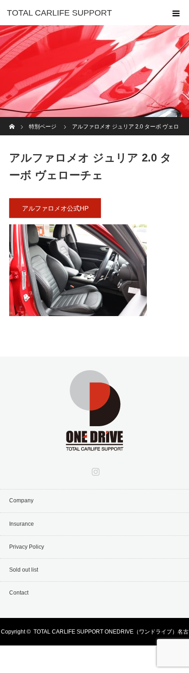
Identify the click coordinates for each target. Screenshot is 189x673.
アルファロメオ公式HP (55, 208)
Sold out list (23, 570)
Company (21, 500)
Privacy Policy (26, 547)
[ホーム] (12, 120)
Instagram (94, 470)
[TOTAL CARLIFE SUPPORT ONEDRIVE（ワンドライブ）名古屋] (94, 444)
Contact (18, 593)
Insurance (21, 524)
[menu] (176, 13)
